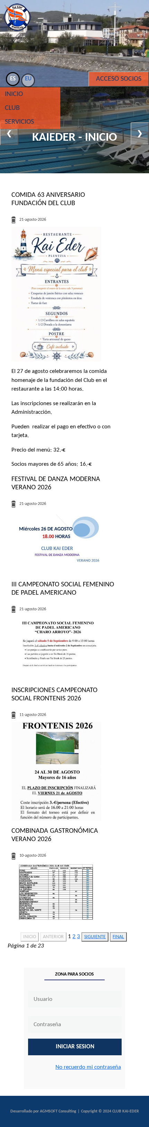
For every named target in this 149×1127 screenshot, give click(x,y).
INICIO (29, 937)
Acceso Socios (118, 79)
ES (13, 79)
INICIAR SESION (75, 1047)
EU (28, 79)
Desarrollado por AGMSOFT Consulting (43, 1111)
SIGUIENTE (95, 937)
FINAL (118, 937)
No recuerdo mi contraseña (88, 1067)
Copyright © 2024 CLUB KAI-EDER (110, 1111)
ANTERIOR (53, 937)
